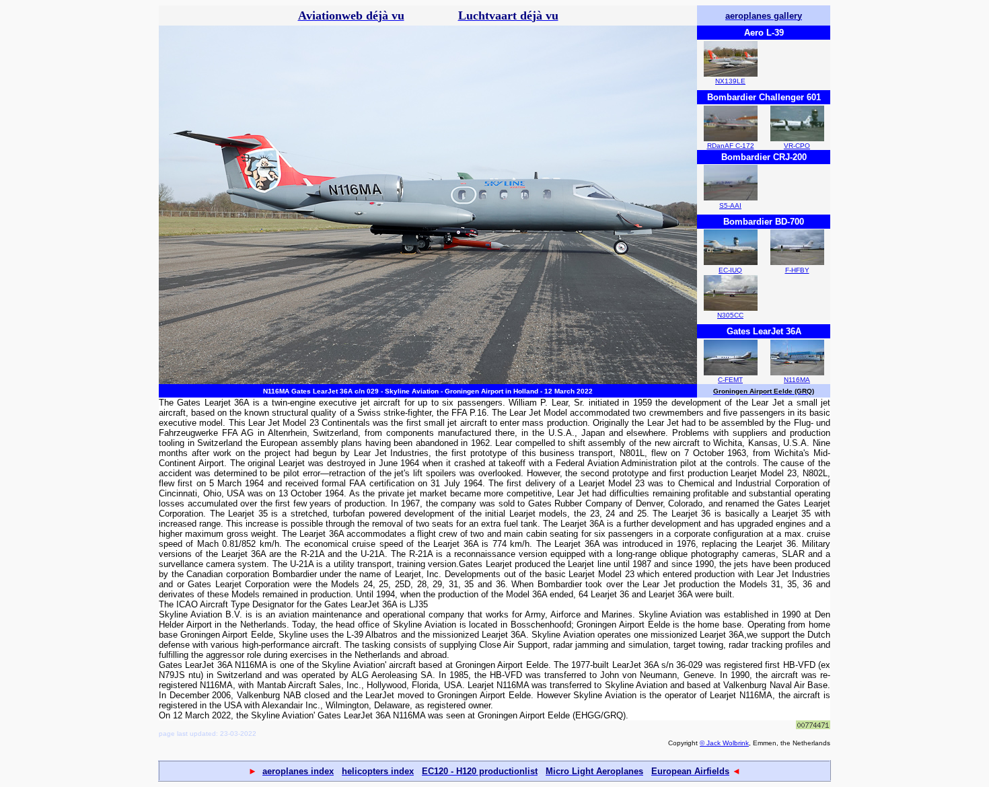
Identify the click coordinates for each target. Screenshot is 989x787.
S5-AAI (730, 205)
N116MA (797, 379)
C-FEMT (730, 379)
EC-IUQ (730, 270)
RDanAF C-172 (730, 145)
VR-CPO (797, 145)
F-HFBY (797, 270)
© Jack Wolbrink (724, 743)
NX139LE (730, 81)
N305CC (730, 315)
